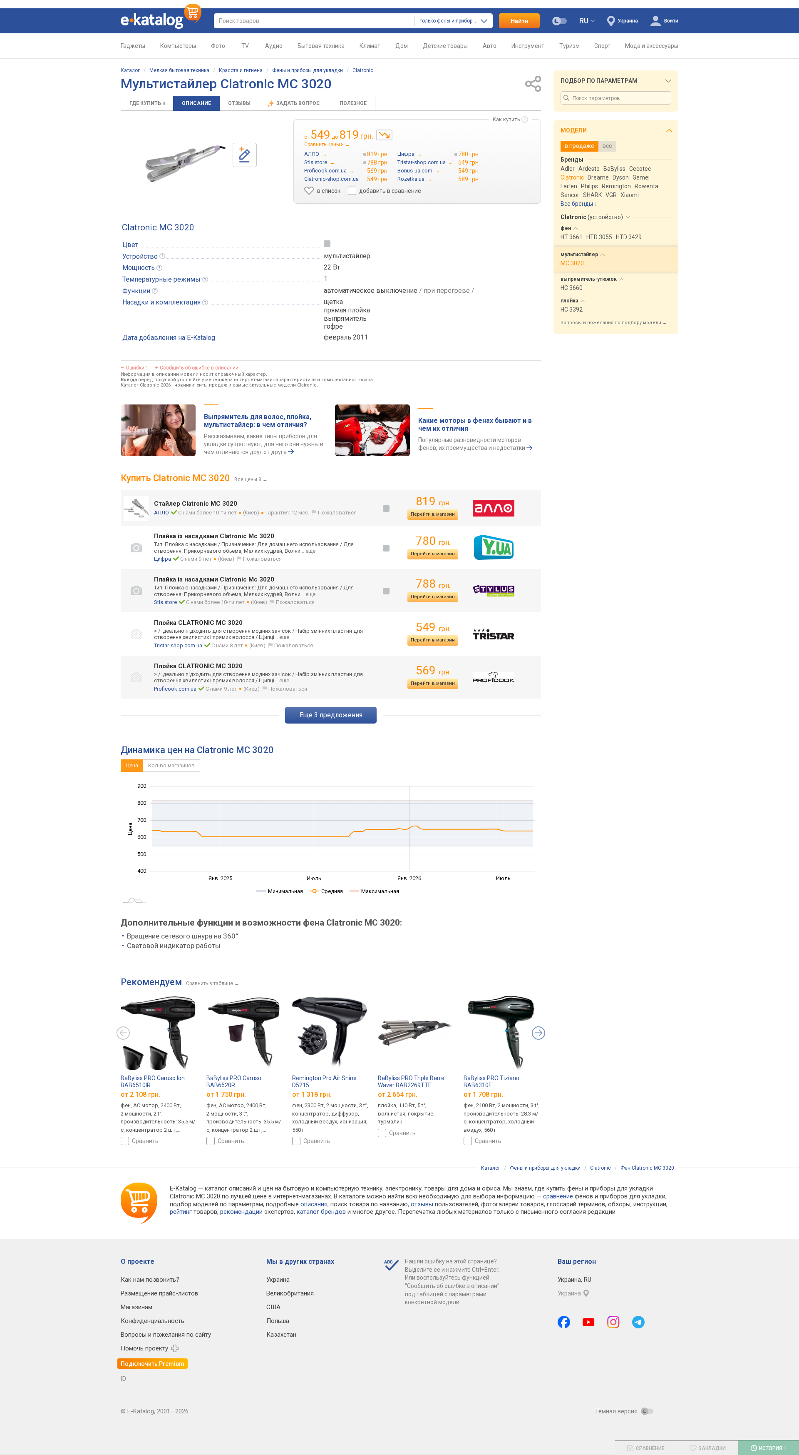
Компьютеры (178, 45)
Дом (401, 45)
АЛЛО (161, 512)
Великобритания (290, 1293)
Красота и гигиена (241, 70)
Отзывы (239, 103)
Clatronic (362, 70)
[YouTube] (589, 1322)
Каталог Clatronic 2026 (146, 385)
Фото (218, 45)
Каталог (130, 70)
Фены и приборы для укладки (307, 70)
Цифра (162, 559)
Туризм (569, 45)
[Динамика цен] (384, 135)
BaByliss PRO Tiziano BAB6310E (491, 1081)
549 (433, 627)
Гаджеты (133, 45)
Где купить (147, 103)
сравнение (558, 1196)
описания (314, 1204)
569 (433, 670)
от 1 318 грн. (312, 1094)
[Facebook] (564, 1322)
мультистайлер (347, 256)
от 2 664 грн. (397, 1094)
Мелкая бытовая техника (179, 70)
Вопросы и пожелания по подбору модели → (614, 322)
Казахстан (281, 1334)
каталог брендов (321, 1211)
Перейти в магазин (433, 514)
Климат (370, 45)
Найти (520, 20)
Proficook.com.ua (175, 689)
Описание (196, 103)
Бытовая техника (321, 45)
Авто (489, 45)
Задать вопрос (298, 103)
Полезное (353, 103)
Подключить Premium (152, 1363)
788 (433, 584)
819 (433, 501)
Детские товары (445, 45)
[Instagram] (613, 1322)
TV (245, 45)
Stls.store (165, 602)
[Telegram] (638, 1322)
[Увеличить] (184, 163)
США (273, 1307)
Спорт (602, 45)
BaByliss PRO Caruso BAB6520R (233, 1081)
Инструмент (527, 45)
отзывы (422, 1204)
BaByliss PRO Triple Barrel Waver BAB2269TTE (412, 1081)
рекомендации (241, 1211)
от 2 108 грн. (140, 1094)
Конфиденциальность (152, 1321)
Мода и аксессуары (651, 45)
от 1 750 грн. (226, 1094)
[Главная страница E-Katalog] (161, 20)
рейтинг (181, 1211)
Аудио (274, 45)
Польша (277, 1321)
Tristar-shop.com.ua (178, 645)
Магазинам (136, 1307)
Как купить (506, 119)
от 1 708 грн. (483, 1094)
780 (433, 541)
